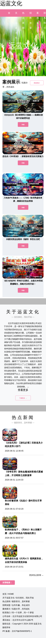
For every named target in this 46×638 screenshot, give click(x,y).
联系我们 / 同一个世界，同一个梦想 (18, 613)
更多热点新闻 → (36, 575)
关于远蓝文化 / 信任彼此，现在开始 (18, 598)
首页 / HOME (8, 594)
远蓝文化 (11, 3)
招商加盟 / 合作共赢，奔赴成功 (16, 605)
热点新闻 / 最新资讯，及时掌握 (16, 601)
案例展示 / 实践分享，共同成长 (16, 609)
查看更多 (23, 390)
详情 (23, 124)
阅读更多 (37, 83)
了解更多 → (23, 398)
